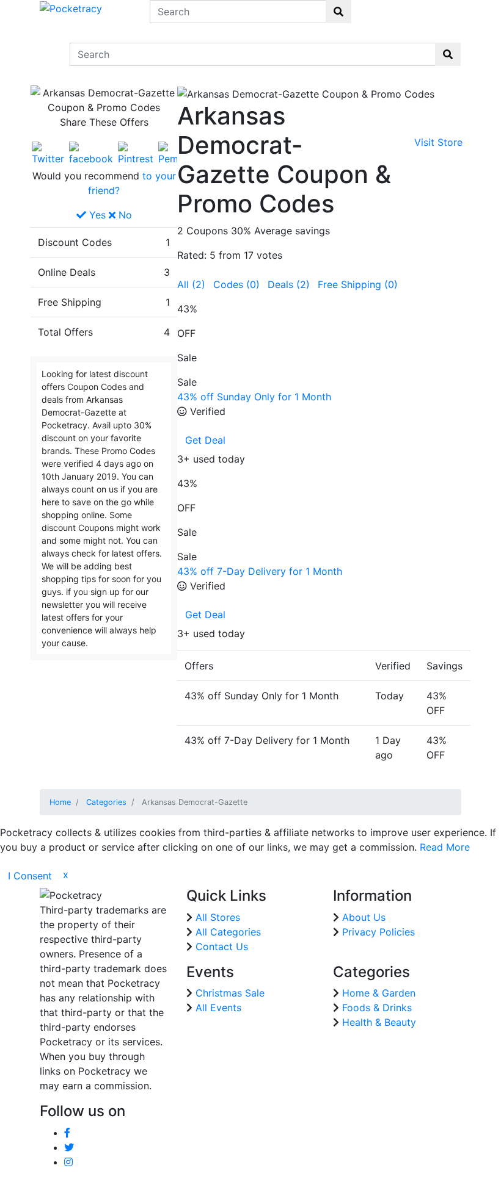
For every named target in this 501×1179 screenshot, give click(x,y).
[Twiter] (48, 152)
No (123, 215)
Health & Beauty (379, 1022)
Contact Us (222, 946)
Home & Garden (378, 993)
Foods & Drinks (377, 1007)
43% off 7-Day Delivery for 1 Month (259, 571)
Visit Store (438, 142)
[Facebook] (91, 152)
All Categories (228, 932)
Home (60, 802)
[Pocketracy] (71, 7)
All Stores (218, 917)
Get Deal (205, 440)
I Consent (30, 876)
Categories (106, 802)
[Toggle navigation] (48, 54)
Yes (96, 215)
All (191, 284)
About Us (364, 917)
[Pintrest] (135, 152)
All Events (218, 1007)
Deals (289, 284)
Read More (445, 847)
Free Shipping (358, 284)
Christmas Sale (230, 993)
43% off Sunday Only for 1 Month (254, 397)
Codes (236, 284)
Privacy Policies (378, 932)
